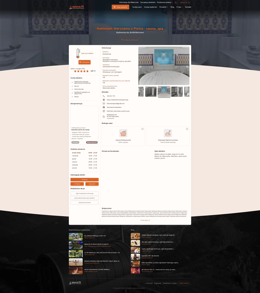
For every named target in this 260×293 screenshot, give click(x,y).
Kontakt (188, 7)
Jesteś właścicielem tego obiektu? (84, 198)
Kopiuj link (92, 184)
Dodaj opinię (86, 62)
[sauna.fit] (76, 7)
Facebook (85, 180)
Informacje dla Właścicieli (129, 2)
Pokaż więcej (144, 220)
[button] (99, 237)
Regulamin (157, 283)
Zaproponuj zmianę (84, 202)
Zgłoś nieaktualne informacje (84, 193)
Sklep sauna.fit (122, 7)
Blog (172, 7)
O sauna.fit (149, 283)
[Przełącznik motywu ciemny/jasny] (175, 2)
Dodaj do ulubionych (131, 40)
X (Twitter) (77, 184)
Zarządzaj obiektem (147, 2)
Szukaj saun (137, 7)
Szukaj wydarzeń (150, 7)
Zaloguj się (183, 2)
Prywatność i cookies (170, 283)
